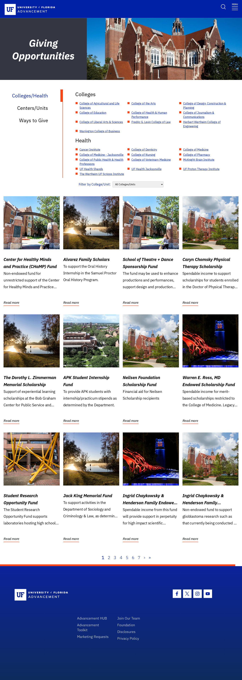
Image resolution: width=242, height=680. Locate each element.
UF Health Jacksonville (146, 169)
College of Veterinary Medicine (151, 159)
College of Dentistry (144, 149)
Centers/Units (32, 108)
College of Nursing (143, 154)
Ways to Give (33, 120)
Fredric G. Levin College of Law (151, 122)
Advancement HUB (92, 618)
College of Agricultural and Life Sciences (99, 105)
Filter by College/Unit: (95, 184)
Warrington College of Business (100, 131)
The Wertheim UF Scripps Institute (102, 174)
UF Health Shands (91, 169)
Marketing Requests (93, 636)
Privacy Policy (128, 638)
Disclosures (126, 631)
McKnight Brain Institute (198, 159)
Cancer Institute (90, 149)
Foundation (126, 625)
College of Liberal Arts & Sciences (101, 122)
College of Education (93, 112)
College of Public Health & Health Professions (101, 162)
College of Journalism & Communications (198, 115)
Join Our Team (128, 618)
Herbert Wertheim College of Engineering (202, 124)
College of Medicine (196, 149)
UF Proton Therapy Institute (201, 169)
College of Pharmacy (196, 154)
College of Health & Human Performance (149, 115)
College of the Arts (143, 103)
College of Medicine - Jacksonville (101, 154)
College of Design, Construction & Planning (204, 105)
